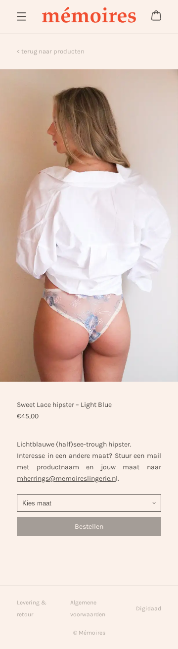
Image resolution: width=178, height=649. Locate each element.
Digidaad (148, 608)
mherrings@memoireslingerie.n (66, 478)
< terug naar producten (51, 51)
